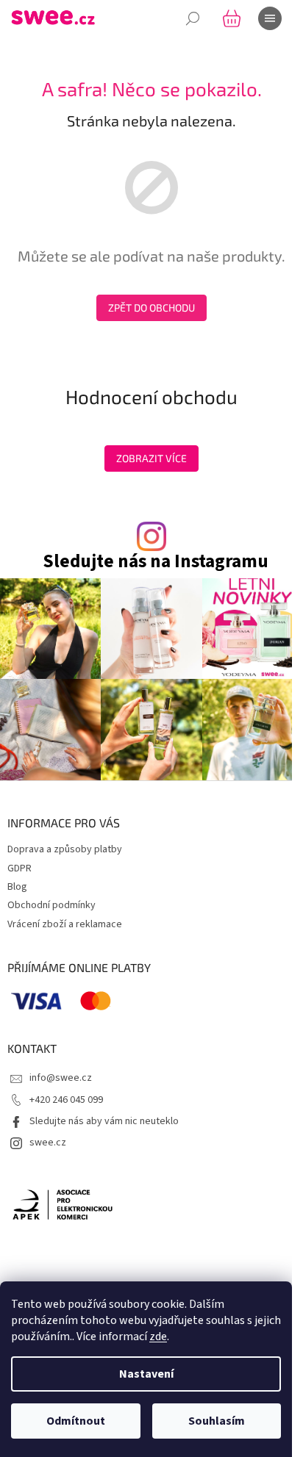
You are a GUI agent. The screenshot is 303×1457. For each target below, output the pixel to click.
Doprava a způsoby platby (64, 849)
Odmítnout (75, 1421)
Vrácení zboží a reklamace (64, 924)
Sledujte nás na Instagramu (155, 562)
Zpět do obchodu (151, 307)
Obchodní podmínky (51, 905)
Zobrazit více (151, 458)
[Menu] (270, 18)
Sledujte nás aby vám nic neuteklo (104, 1121)
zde (158, 1336)
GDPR (19, 868)
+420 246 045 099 (66, 1100)
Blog (17, 886)
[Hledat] (192, 18)
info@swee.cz (60, 1078)
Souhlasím (216, 1421)
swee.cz (47, 1142)
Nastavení (146, 1374)
